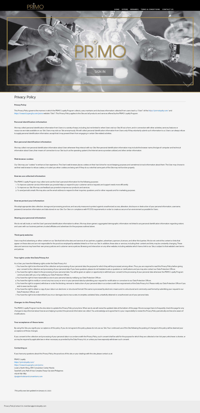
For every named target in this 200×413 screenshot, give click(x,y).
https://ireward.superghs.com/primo (28, 113)
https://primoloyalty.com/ (159, 110)
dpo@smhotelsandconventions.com (28, 376)
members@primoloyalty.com (35, 406)
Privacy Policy (9, 406)
